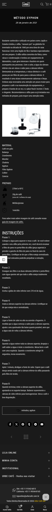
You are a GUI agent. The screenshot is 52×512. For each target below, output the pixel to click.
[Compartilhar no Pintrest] (22, 424)
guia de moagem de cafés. (13, 222)
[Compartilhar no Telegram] (35, 424)
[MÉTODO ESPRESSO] (11, 437)
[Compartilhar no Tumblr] (29, 424)
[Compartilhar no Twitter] (16, 424)
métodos (25, 410)
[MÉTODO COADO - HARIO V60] (40, 437)
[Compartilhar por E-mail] (41, 424)
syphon (32, 410)
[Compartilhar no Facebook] (10, 424)
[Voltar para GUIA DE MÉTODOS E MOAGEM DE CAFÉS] (26, 437)
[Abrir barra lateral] (3, 259)
